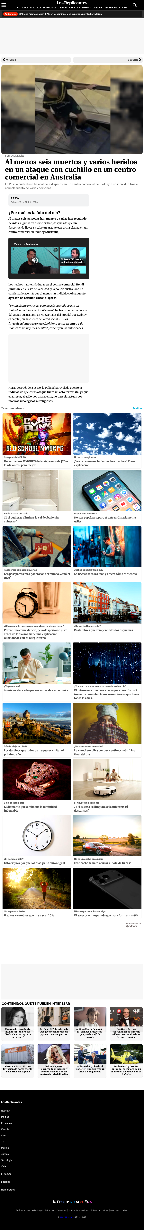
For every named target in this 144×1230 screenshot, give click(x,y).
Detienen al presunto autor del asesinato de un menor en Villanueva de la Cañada (126, 1070)
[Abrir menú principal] (3, 5)
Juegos (98, 7)
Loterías (5, 1181)
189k (62, 1201)
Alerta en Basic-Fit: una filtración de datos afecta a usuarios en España (17, 1069)
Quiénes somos (23, 1210)
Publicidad (50, 1210)
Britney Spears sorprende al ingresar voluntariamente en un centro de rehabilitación (54, 1070)
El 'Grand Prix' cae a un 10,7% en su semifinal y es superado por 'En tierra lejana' (53, 14)
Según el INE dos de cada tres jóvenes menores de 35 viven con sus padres (54, 1032)
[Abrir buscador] (135, 5)
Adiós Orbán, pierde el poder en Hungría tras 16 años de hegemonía (90, 1069)
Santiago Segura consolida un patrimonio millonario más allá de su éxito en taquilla (126, 1033)
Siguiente (133, 60)
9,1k (81, 1201)
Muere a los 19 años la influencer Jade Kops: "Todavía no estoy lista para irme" (18, 1033)
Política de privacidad (78, 1210)
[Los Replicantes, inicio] (72, 3)
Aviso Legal (37, 1210)
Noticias (22, 7)
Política (35, 7)
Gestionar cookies (118, 1210)
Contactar (61, 1210)
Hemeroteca (8, 1189)
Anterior (11, 60)
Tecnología (112, 7)
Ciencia (62, 7)
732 (90, 1201)
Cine (72, 7)
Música (86, 7)
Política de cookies (99, 1210)
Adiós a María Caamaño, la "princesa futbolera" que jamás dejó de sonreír (90, 1033)
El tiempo (6, 1174)
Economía (49, 7)
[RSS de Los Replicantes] (54, 1201)
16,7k (72, 1201)
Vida (124, 7)
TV (78, 7)
